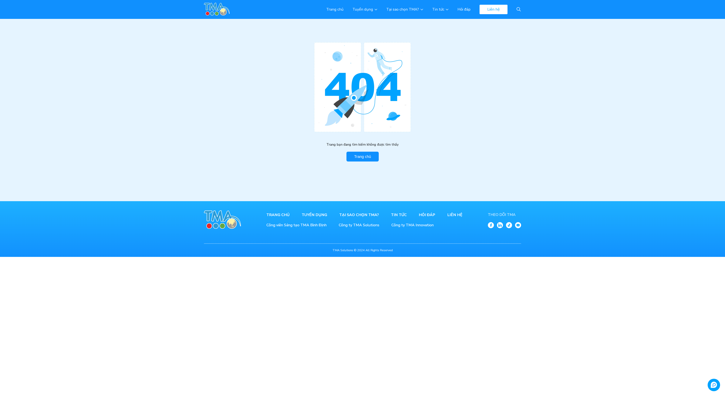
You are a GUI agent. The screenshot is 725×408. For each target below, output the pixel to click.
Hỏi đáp (463, 9)
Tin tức (438, 9)
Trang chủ (334, 9)
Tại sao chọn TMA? (402, 9)
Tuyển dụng (362, 9)
